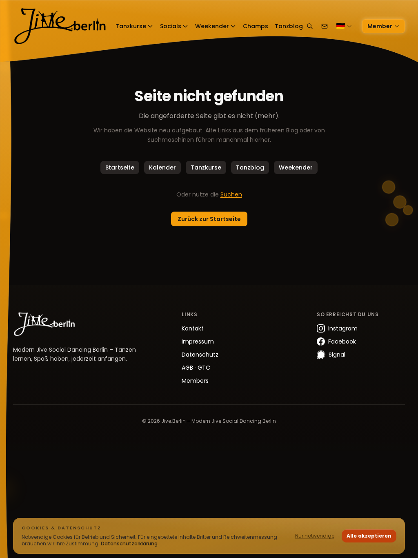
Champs (255, 26)
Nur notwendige (314, 535)
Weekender (212, 26)
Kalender (162, 167)
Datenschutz (200, 354)
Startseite (119, 167)
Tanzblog (250, 167)
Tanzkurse (131, 26)
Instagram (343, 328)
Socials (170, 26)
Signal (337, 354)
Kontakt (193, 328)
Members (195, 381)
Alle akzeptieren (369, 535)
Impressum (198, 341)
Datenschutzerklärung (129, 543)
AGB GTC (196, 368)
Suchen (231, 194)
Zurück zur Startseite (209, 219)
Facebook (342, 341)
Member (379, 26)
